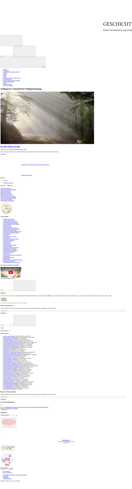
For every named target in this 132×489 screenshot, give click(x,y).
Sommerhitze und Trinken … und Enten (12, 381)
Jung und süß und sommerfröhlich (10, 369)
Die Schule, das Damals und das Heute (11, 352)
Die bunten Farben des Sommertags (8, 189)
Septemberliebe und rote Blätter (7, 200)
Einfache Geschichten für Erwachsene (11, 80)
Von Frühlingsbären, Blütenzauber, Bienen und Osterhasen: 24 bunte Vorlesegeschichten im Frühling (26, 407)
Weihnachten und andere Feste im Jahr (11, 78)
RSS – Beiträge (6, 471)
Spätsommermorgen (7, 226)
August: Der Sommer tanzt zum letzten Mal (12, 342)
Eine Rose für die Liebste (6, 194)
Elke (26, 149)
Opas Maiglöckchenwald (8, 257)
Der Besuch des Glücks (8, 380)
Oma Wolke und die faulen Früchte (11, 239)
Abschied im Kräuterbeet (8, 219)
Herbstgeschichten (45, 164)
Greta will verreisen (7, 241)
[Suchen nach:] (7, 56)
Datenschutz (6, 477)
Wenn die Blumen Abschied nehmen (11, 224)
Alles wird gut (6, 253)
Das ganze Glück (7, 225)
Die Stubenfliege (7, 243)
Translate (11, 469)
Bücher (4, 83)
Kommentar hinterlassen (26, 175)
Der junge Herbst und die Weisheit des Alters (13, 365)
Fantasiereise (24, 164)
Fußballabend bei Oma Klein (9, 248)
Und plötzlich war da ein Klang (10, 370)
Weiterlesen (3, 154)
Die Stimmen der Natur (8, 182)
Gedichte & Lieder (7, 79)
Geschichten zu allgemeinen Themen (11, 71)
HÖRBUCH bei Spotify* (12, 408)
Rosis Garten (6, 235)
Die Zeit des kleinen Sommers (9, 245)
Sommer (5, 74)
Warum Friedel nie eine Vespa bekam (11, 229)
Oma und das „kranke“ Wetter (9, 236)
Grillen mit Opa (6, 242)
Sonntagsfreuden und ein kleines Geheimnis (12, 259)
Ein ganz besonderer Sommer (9, 375)
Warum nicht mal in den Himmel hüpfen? (12, 231)
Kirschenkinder (6, 237)
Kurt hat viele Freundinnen (9, 261)
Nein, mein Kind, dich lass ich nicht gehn (12, 255)
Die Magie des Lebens (8, 252)
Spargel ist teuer (6, 258)
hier (26, 302)
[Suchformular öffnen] (11, 40)
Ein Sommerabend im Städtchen (10, 250)
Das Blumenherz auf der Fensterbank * (11, 262)
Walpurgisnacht (6, 256)
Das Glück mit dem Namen (9, 362)
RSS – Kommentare (7, 472)
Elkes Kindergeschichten (8, 81)
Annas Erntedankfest (7, 385)
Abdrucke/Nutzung (7, 84)
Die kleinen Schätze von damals (7, 195)
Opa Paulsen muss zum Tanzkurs (10, 221)
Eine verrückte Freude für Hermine (8, 198)
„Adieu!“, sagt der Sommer (9, 220)
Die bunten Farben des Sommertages (11, 367)
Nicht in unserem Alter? (6, 190)
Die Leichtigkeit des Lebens (9, 387)
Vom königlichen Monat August (10, 227)
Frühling (5, 73)
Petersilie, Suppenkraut (8, 355)
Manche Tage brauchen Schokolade (8, 197)
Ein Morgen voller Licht (6, 188)
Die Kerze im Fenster (8, 371)
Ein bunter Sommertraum (8, 240)
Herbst (4, 75)
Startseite (5, 69)
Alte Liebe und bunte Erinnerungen (11, 247)
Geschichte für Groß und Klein (34, 164)
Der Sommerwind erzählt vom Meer (11, 232)
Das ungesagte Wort (7, 246)
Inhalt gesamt (6, 70)
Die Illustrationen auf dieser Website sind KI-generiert (15, 475)
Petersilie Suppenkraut (5, 192)
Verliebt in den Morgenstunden (10, 230)
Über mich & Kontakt (8, 85)
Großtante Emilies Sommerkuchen (10, 383)
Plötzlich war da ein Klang (6, 193)
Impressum (5, 476)
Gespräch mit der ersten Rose (9, 251)
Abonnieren (3, 313)
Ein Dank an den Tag (8, 376)
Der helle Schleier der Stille (10, 146)
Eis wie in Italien (7, 234)
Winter (4, 76)
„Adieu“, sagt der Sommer (6, 199)
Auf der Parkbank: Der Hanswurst (10, 222)
